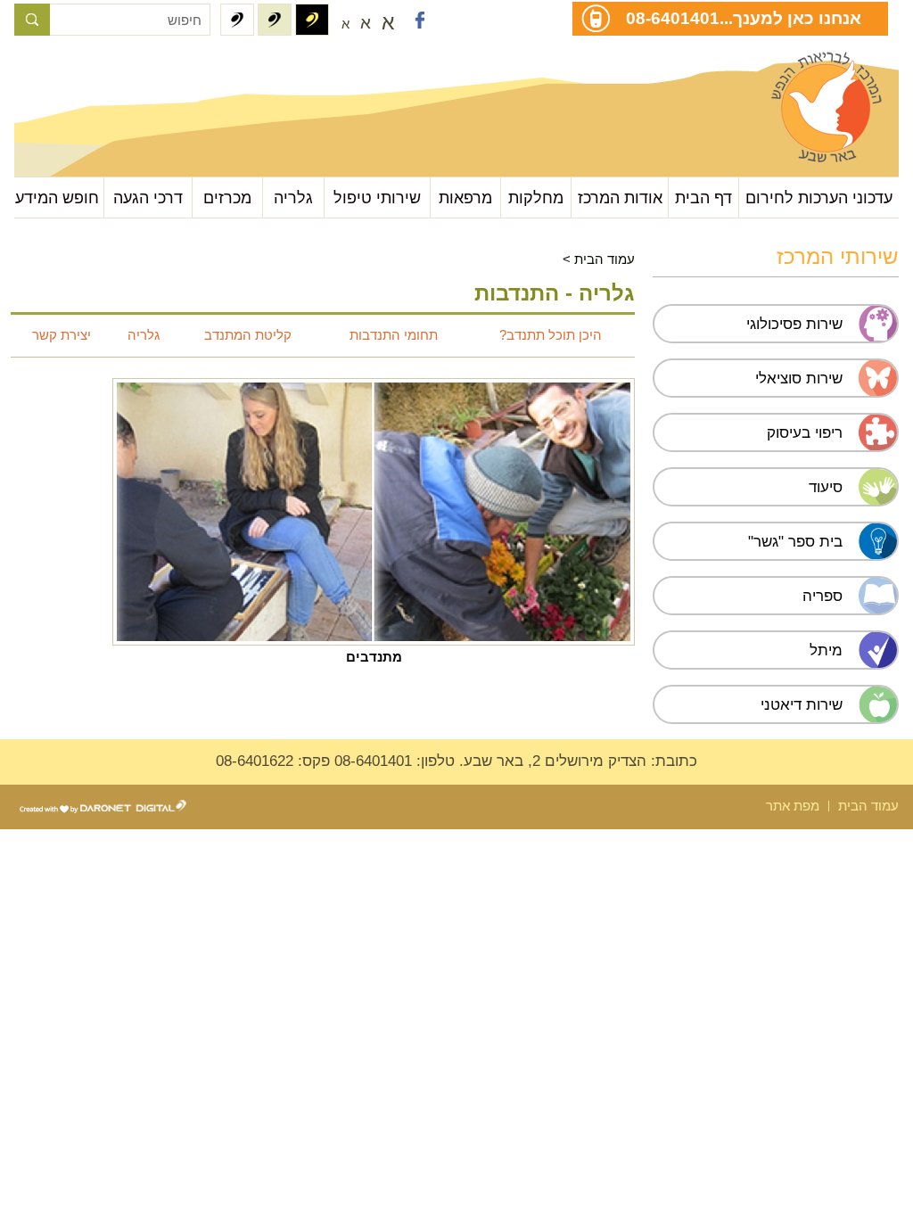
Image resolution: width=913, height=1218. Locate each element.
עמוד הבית (604, 259)
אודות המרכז (620, 197)
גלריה (293, 197)
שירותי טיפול (377, 197)
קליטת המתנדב (248, 334)
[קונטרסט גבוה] (312, 20)
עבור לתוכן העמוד (103, 70)
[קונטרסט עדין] (275, 20)
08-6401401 (673, 18)
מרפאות (465, 197)
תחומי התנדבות (394, 334)
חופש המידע (57, 197)
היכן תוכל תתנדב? (550, 334)
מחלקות (535, 197)
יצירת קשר (61, 334)
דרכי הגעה (148, 197)
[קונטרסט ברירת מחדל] (237, 20)
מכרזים (227, 197)
